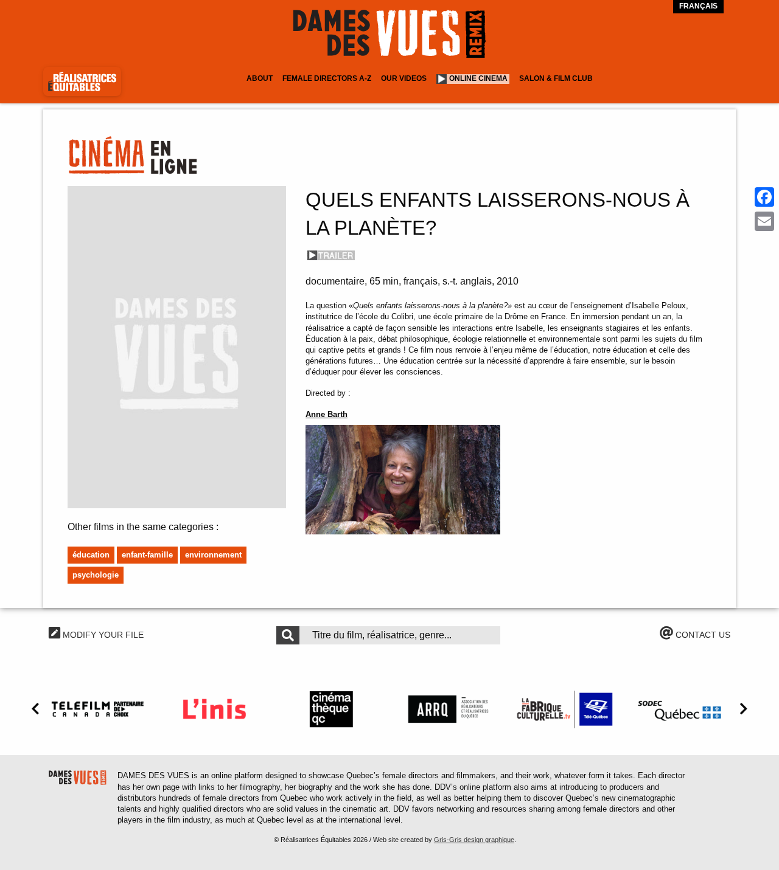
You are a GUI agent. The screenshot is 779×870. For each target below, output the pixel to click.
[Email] (764, 221)
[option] (97, 709)
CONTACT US (701, 635)
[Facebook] (764, 197)
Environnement (213, 554)
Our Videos (404, 78)
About (259, 78)
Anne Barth (327, 414)
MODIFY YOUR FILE (102, 635)
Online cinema (478, 78)
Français (698, 6)
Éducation (91, 554)
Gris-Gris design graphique (474, 839)
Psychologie (95, 574)
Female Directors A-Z (326, 78)
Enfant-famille (147, 554)
